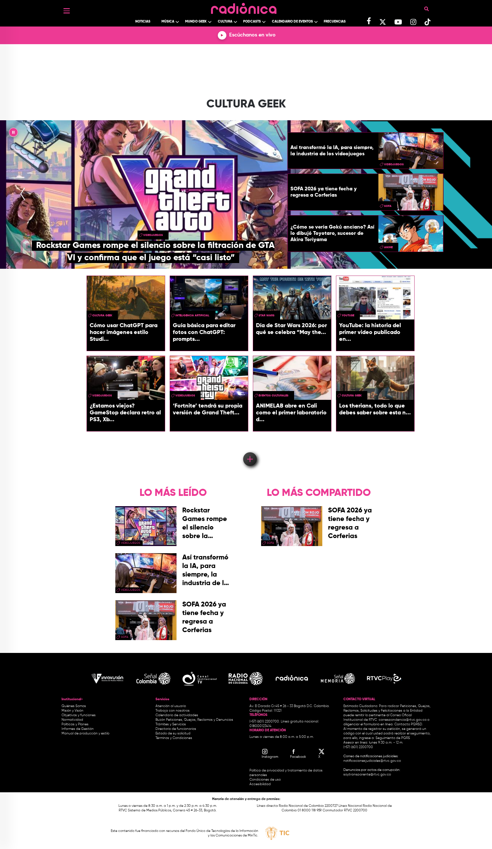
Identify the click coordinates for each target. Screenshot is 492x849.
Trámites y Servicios (170, 724)
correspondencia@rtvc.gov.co (403, 720)
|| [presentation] (13, 133)
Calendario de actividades (176, 715)
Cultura (225, 21)
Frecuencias (335, 21)
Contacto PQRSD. (408, 724)
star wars (266, 315)
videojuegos (153, 235)
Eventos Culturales (273, 395)
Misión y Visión (72, 710)
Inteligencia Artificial (192, 315)
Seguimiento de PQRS (393, 738)
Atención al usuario (170, 706)
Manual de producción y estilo (85, 733)
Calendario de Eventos (292, 21)
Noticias (142, 21)
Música (167, 21)
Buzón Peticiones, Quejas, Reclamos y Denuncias (194, 720)
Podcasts (252, 21)
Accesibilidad (260, 784)
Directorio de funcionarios (175, 729)
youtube (348, 315)
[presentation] (23, 194)
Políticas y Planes (75, 724)
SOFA (387, 206)
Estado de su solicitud (172, 733)
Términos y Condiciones (173, 738)
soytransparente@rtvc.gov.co (367, 774)
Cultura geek (102, 315)
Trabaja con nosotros (172, 710)
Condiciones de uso (265, 779)
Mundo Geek (196, 21)
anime (388, 247)
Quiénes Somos (74, 706)
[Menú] (67, 11)
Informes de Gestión (78, 729)
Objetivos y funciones (79, 715)
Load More (249, 451)
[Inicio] (243, 7)
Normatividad (72, 720)
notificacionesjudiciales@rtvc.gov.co (372, 761)
